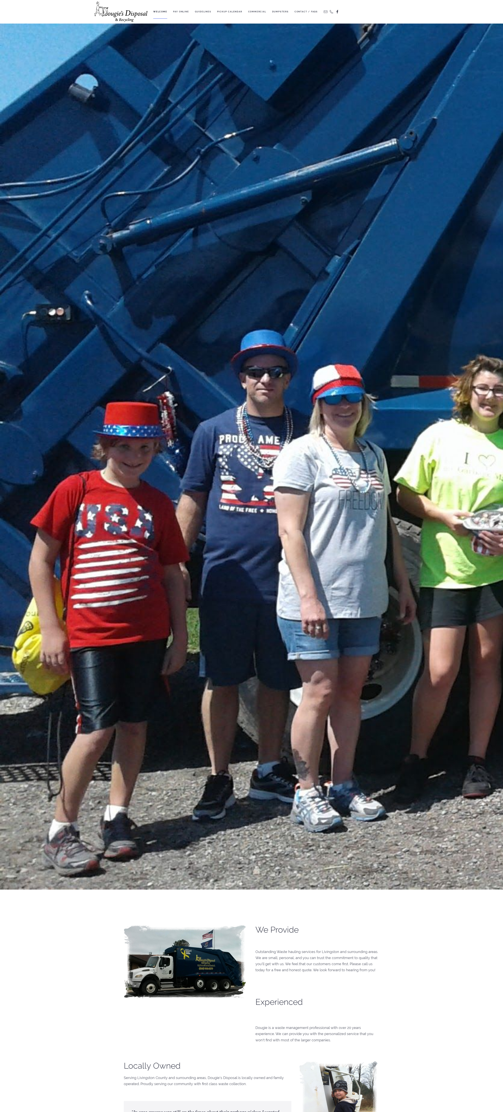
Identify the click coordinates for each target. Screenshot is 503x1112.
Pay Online (181, 11)
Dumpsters (280, 11)
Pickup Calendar (229, 11)
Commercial (257, 11)
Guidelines (203, 11)
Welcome (160, 11)
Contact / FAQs (306, 11)
